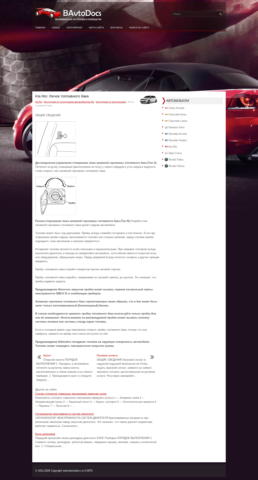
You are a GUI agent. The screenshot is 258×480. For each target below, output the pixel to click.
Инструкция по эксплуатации (111, 102)
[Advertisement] (129, 61)
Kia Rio (38, 102)
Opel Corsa (175, 153)
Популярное (74, 27)
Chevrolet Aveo (177, 114)
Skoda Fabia (176, 159)
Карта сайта (96, 27)
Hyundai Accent (178, 133)
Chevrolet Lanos (178, 120)
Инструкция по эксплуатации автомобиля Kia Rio (69, 102)
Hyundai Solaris (178, 140)
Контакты (116, 27)
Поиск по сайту (139, 27)
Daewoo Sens (177, 127)
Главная (40, 27)
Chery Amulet (176, 108)
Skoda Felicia (176, 166)
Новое (56, 27)
